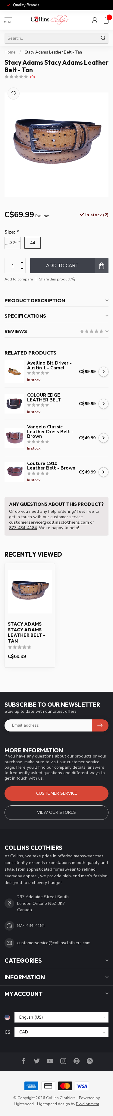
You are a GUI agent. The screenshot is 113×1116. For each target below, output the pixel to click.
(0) (32, 76)
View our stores (56, 812)
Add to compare (19, 279)
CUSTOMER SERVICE (56, 793)
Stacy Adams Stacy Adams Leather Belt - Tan (26, 632)
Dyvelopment (87, 1103)
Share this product (55, 279)
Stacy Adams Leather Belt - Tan (53, 52)
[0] (106, 20)
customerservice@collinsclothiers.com (49, 522)
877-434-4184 (23, 528)
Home (10, 52)
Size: (11, 232)
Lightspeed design (53, 1103)
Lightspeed (24, 1103)
